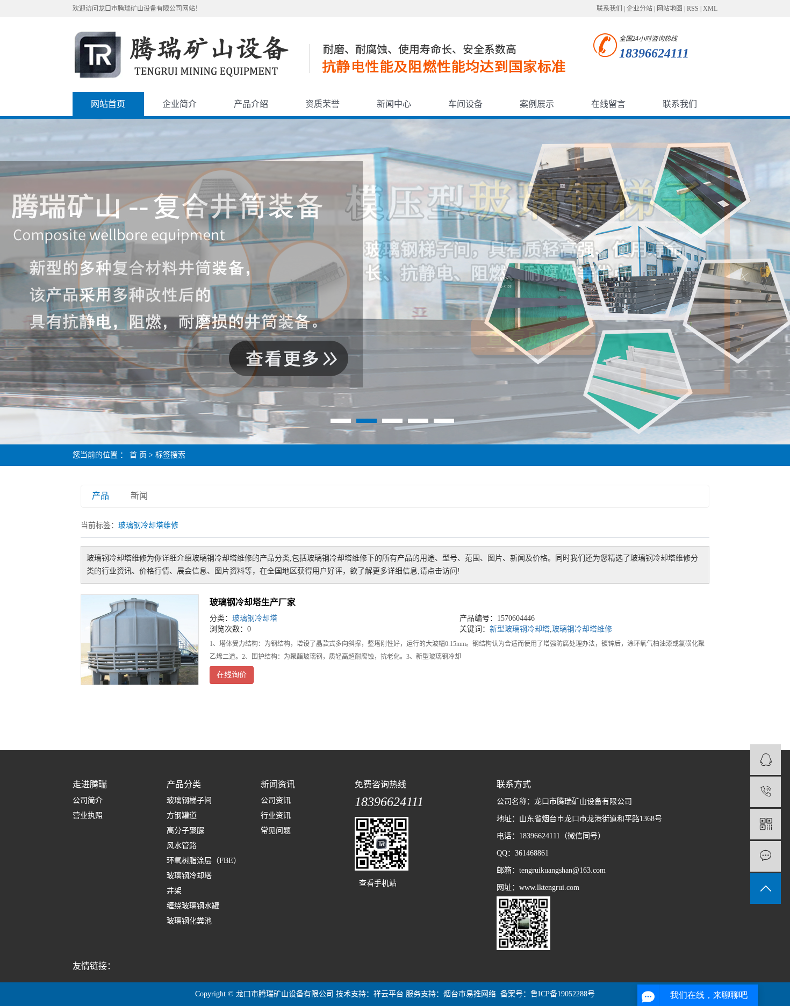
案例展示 (537, 104)
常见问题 (276, 831)
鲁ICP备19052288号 (562, 994)
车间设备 (465, 104)
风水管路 (182, 846)
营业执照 (88, 815)
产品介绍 (251, 104)
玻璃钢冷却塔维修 (582, 629)
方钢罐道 (182, 815)
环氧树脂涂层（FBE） (204, 861)
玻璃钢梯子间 (189, 800)
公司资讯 (276, 800)
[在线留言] (765, 856)
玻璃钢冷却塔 (254, 618)
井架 (174, 891)
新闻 (139, 495)
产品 (100, 495)
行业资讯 (276, 815)
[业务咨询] (765, 759)
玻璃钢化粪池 (189, 921)
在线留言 (608, 104)
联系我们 (609, 8)
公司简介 (88, 800)
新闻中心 (394, 104)
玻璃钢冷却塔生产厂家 (253, 602)
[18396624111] (765, 792)
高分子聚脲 (185, 831)
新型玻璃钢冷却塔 (520, 629)
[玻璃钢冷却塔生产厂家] (140, 639)
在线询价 (232, 675)
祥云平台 (389, 994)
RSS (693, 8)
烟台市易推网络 (469, 994)
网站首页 (108, 104)
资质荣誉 (322, 104)
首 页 (138, 455)
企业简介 (179, 104)
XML (710, 8)
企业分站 (639, 8)
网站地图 (670, 8)
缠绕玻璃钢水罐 (193, 906)
